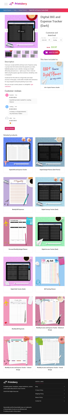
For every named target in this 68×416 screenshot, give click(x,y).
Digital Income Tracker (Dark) (50, 249)
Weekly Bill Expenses (18, 209)
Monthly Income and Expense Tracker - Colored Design (18, 369)
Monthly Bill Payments (18, 329)
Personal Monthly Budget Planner (18, 249)
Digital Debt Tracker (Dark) (18, 289)
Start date (43, 38)
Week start (55, 38)
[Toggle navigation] (5, 4)
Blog (36, 386)
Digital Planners (7, 10)
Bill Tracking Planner (50, 289)
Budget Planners (23, 10)
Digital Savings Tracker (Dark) (50, 209)
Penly (15, 10)
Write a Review (10, 128)
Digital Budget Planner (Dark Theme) (50, 169)
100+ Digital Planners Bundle (52, 87)
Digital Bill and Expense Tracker (18, 169)
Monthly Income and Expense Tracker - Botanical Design (50, 329)
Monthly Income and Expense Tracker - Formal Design (50, 369)
